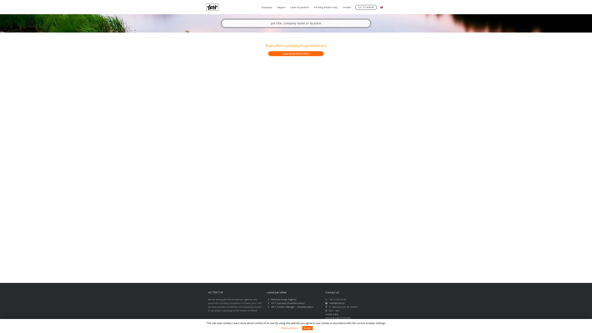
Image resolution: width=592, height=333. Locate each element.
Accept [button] (307, 328)
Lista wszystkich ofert (296, 53)
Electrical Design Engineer (284, 299)
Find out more (290, 328)
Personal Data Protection (338, 317)
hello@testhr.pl (337, 303)
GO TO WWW (366, 7)
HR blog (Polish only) (325, 7)
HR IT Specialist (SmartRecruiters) (287, 303)
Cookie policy (332, 314)
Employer (267, 7)
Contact (346, 7)
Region (281, 7)
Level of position (299, 7)
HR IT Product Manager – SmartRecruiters (292, 306)
